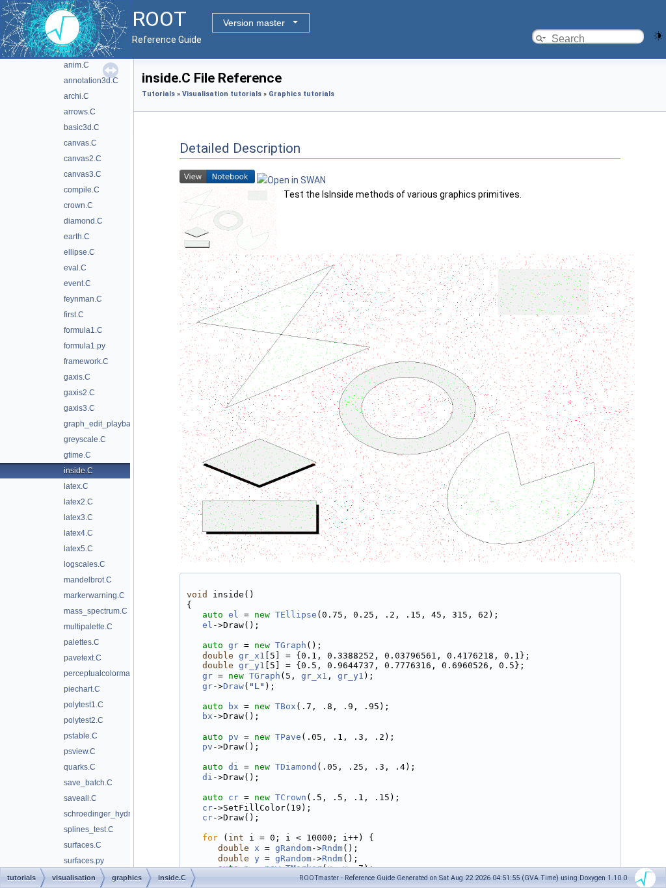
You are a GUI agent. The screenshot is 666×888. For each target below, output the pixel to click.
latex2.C (78, 501)
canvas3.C (82, 174)
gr (233, 645)
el (233, 615)
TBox (285, 706)
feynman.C (83, 299)
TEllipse (296, 615)
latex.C (76, 486)
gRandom (293, 848)
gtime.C (77, 455)
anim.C (76, 65)
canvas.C (80, 143)
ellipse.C (79, 252)
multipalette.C (88, 626)
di (233, 767)
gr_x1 (252, 655)
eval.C (75, 267)
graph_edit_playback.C (105, 423)
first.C (74, 314)
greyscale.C (85, 439)
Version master (254, 23)
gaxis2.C (79, 392)
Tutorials (158, 94)
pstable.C (81, 735)
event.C (77, 283)
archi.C (76, 96)
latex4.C (78, 533)
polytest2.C (83, 720)
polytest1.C (83, 704)
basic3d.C (82, 127)
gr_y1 (252, 665)
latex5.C (78, 548)
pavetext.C (82, 657)
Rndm (332, 848)
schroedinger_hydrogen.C (110, 813)
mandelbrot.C (88, 579)
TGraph (290, 645)
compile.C (82, 189)
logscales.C (84, 564)
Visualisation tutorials (221, 94)
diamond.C (83, 221)
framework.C (86, 361)
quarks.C (80, 767)
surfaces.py (84, 860)
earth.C (77, 236)
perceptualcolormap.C (103, 673)
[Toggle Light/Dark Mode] (658, 34)
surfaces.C (82, 845)
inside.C (78, 470)
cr (233, 797)
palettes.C (82, 642)
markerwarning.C (94, 595)
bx (233, 706)
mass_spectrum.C (95, 611)
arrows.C (80, 111)
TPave (288, 737)
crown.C (78, 205)
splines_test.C (89, 829)
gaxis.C (77, 377)
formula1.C (83, 330)
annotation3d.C (91, 80)
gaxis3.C (79, 408)
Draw (233, 686)
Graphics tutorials (301, 94)
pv (233, 737)
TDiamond (296, 767)
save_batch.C (88, 782)
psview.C (80, 751)
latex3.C (78, 517)
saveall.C (80, 798)
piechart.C (82, 689)
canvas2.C (82, 158)
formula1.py (84, 345)
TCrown (290, 797)
